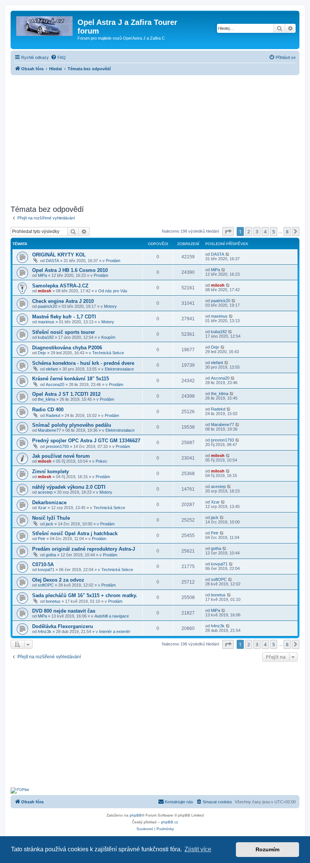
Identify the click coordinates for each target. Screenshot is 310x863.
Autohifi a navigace (112, 616)
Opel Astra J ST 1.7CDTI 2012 (66, 394)
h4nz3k (44, 631)
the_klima (46, 399)
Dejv (42, 352)
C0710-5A (43, 564)
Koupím (108, 337)
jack (49, 524)
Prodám (113, 260)
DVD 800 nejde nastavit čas (63, 611)
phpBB (136, 815)
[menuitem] (58, 57)
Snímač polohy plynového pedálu (71, 425)
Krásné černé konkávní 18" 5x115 (70, 378)
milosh (44, 291)
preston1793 (57, 446)
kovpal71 (46, 569)
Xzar (42, 507)
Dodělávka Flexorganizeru (62, 626)
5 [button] (273, 231)
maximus (46, 322)
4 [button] (265, 231)
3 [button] (257, 231)
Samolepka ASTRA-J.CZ (60, 286)
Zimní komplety (50, 471)
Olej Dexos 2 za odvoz (58, 580)
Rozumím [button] (267, 849)
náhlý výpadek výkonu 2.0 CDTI (68, 487)
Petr (41, 538)
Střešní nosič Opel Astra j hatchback (75, 533)
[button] (228, 231)
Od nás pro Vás (112, 291)
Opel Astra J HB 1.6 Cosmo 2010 (70, 270)
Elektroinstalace (119, 369)
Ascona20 (55, 384)
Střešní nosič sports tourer (63, 332)
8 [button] (287, 231)
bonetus (53, 601)
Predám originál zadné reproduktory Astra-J (83, 549)
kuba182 (46, 337)
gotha (51, 555)
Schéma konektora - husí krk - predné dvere (83, 363)
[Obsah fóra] (45, 24)
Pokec (101, 461)
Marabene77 (49, 430)
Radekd (53, 415)
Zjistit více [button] (197, 849)
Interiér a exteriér (114, 631)
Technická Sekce (108, 352)
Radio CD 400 (48, 409)
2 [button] (248, 231)
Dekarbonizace (49, 502)
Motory (110, 306)
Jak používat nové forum (61, 456)
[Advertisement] (155, 138)
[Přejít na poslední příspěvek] (227, 254)
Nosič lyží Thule (51, 518)
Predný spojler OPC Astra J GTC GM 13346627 (86, 440)
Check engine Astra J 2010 (63, 301)
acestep (45, 492)
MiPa (42, 275)
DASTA (52, 260)
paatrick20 (47, 306)
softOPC (46, 585)
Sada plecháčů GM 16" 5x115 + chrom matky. (84, 595)
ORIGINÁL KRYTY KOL (59, 255)
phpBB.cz (169, 822)
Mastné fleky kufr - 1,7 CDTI (64, 317)
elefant (52, 369)
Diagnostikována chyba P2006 (67, 347)
